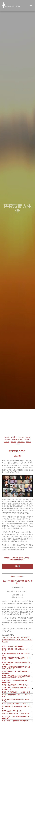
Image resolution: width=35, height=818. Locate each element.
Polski (17, 444)
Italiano (28, 442)
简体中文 (14, 437)
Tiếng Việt (7, 439)
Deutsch (6, 442)
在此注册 (17, 566)
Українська (21, 442)
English (7, 437)
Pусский (21, 437)
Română (13, 442)
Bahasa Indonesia (17, 439)
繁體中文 (28, 439)
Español (28, 437)
